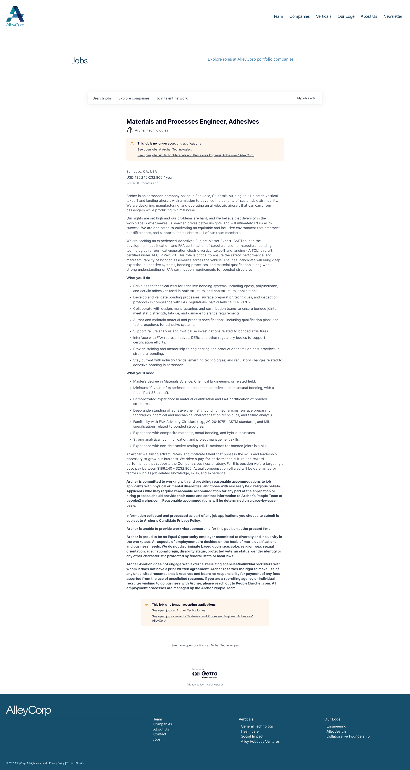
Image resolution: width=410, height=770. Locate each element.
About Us (161, 730)
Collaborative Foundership (348, 737)
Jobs (157, 740)
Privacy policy (195, 684)
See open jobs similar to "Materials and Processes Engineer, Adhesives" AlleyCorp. (196, 155)
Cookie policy (215, 684)
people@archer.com (143, 500)
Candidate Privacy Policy (179, 520)
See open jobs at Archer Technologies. (165, 149)
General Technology (257, 727)
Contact (159, 734)
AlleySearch (336, 732)
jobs (102, 98)
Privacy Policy (56, 763)
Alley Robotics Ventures (260, 742)
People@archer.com (253, 583)
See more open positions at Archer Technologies (205, 645)
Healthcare (250, 732)
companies (134, 98)
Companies (162, 724)
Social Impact (252, 737)
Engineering (336, 727)
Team (157, 720)
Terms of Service (75, 763)
